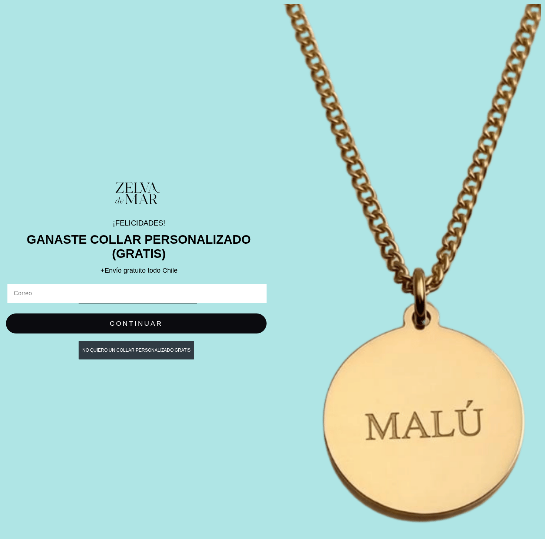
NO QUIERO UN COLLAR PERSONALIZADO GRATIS (136, 350)
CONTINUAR (136, 323)
